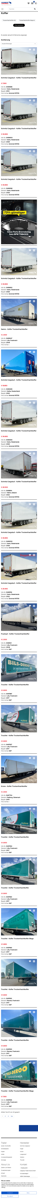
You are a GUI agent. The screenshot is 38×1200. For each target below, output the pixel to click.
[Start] (6, 3)
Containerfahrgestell (6, 1157)
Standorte (3, 1176)
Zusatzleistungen (6, 1170)
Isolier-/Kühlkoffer (6, 1146)
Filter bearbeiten (19, 25)
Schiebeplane (5, 1148)
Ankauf (3, 1173)
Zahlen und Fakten (6, 1167)
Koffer (2, 1154)
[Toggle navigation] (2, 9)
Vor (12, 1116)
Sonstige (3, 1160)
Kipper (3, 1151)
